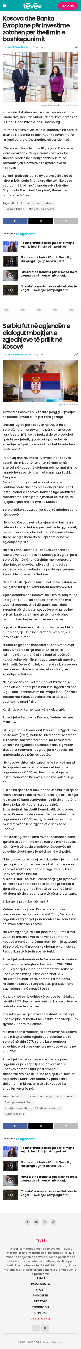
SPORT (40, 1290)
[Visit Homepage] (32, 5)
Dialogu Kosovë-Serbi (19, 1102)
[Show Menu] (4, 5)
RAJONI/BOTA (40, 1284)
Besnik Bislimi (66, 1096)
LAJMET (40, 1278)
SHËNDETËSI (40, 1295)
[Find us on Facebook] (27, 1222)
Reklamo (68, 6)
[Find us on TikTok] (53, 1222)
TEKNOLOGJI (40, 1307)
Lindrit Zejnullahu (17, 47)
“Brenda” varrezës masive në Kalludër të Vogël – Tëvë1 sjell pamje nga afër (49, 288)
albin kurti (19, 1096)
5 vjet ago (40, 47)
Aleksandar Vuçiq (41, 1096)
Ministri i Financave (42, 209)
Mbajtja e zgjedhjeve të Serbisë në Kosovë (33, 1108)
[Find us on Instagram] (45, 1222)
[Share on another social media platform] (66, 221)
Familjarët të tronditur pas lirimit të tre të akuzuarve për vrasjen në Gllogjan (49, 274)
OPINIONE (40, 1313)
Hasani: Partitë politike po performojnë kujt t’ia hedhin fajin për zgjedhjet (47, 244)
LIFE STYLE (40, 1301)
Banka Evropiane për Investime (32, 203)
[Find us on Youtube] (36, 1222)
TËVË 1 (37, 1342)
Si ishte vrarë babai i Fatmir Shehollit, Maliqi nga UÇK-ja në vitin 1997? (46, 259)
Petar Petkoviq (14, 1114)
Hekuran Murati (15, 209)
